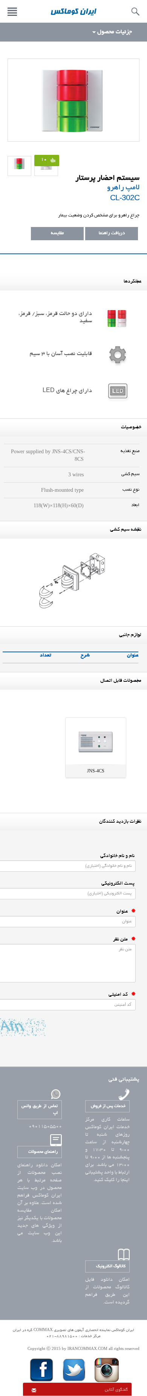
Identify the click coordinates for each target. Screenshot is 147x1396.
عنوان (123, 911)
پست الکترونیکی (118, 883)
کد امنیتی (120, 995)
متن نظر (122, 939)
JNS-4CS (95, 771)
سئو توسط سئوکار (73, 1342)
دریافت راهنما (112, 233)
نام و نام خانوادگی (118, 856)
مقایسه (57, 233)
